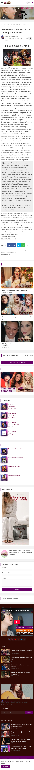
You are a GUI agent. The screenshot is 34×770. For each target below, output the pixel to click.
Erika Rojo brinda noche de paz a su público (14, 290)
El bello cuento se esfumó (15, 458)
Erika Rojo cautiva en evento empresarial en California (14, 344)
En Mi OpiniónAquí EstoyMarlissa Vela (12, 407)
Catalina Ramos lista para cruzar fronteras (20, 665)
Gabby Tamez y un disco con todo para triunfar (14, 702)
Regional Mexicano (16, 24)
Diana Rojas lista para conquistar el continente (21, 673)
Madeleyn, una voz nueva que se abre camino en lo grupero (21, 725)
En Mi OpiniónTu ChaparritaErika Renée (12, 415)
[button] (32, 2)
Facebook (12, 245)
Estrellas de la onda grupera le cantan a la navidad (16, 317)
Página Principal (5, 24)
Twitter (19, 245)
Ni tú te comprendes (14, 466)
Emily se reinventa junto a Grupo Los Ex (21, 732)
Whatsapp (23, 245)
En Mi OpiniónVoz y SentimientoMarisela (13, 424)
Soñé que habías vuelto (15, 449)
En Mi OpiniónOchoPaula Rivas (12, 433)
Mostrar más (29, 264)
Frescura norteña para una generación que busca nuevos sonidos (21, 740)
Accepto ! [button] (5, 766)
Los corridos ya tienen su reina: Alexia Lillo (21, 658)
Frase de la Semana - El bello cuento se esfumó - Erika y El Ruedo (21, 747)
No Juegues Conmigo (14, 475)
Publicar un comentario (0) (17, 362)
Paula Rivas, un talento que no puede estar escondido (21, 651)
